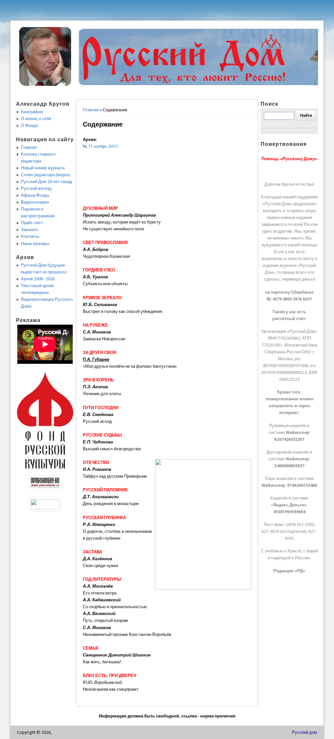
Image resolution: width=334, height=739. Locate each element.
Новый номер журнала (43, 167)
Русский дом (304, 732)
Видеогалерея (35, 202)
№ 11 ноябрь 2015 (100, 146)
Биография (32, 111)
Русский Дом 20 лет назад (46, 181)
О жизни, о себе (36, 118)
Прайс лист (32, 222)
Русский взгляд (36, 188)
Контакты (30, 236)
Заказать (29, 229)
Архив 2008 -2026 (38, 278)
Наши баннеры (35, 243)
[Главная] (45, 84)
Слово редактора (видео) (45, 174)
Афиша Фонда (35, 195)
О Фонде (29, 125)
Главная (91, 109)
